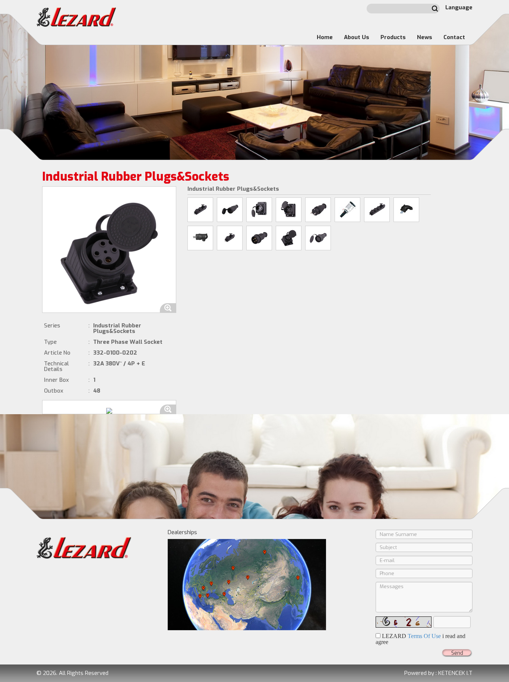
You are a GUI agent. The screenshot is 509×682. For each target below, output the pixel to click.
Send (457, 653)
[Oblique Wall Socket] (288, 209)
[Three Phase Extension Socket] (318, 238)
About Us (356, 37)
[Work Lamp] (347, 209)
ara (435, 9)
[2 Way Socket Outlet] (230, 238)
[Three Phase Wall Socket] (288, 238)
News (424, 37)
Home (325, 37)
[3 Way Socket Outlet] (200, 209)
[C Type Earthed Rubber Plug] (406, 209)
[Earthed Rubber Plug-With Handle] (200, 238)
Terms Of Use (424, 636)
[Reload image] (403, 622)
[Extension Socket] (230, 209)
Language (458, 7)
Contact (454, 37)
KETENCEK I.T (455, 673)
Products (393, 37)
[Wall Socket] (259, 209)
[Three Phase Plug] (259, 238)
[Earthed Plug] (318, 209)
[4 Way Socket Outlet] (377, 209)
